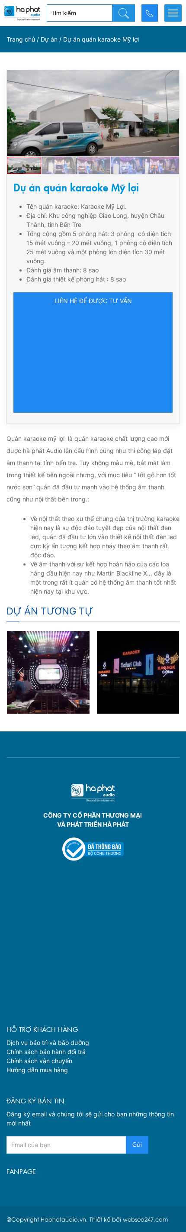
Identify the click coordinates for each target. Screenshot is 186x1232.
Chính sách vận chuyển (39, 1060)
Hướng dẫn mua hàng (37, 1070)
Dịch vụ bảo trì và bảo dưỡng (47, 1042)
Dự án (49, 39)
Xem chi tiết (48, 693)
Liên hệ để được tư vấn (93, 300)
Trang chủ (20, 39)
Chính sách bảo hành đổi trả (46, 1051)
